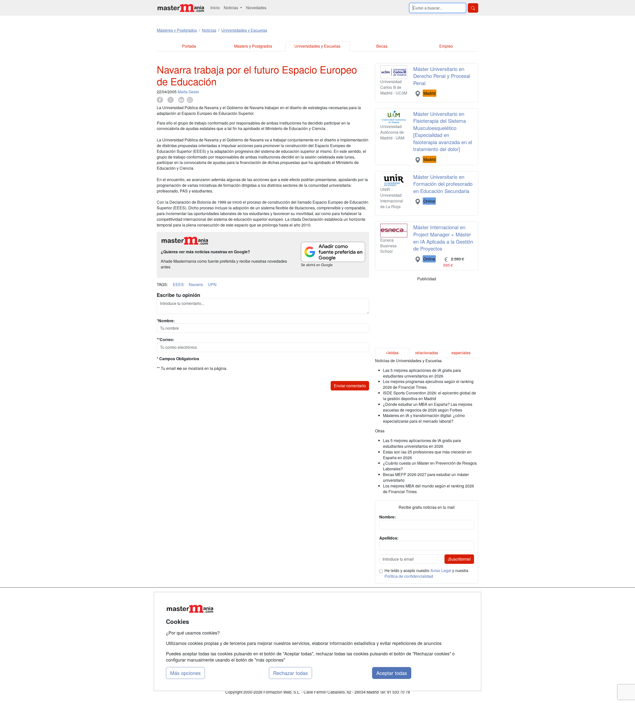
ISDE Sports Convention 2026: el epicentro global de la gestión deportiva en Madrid (429, 395)
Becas (381, 46)
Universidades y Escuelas (317, 46)
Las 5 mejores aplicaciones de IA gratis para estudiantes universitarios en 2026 (422, 373)
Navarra (196, 284)
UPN (212, 284)
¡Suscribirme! (459, 559)
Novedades (256, 7)
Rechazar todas (290, 672)
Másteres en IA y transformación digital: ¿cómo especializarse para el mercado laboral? (424, 418)
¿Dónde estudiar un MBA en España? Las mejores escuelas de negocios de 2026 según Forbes (427, 407)
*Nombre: (166, 320)
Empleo (446, 46)
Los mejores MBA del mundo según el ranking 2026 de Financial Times (428, 488)
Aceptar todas (391, 672)
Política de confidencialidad (408, 576)
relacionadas (426, 352)
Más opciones (185, 672)
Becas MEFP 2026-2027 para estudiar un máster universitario (426, 477)
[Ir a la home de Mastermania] (180, 8)
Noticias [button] (231, 7)
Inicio (215, 7)
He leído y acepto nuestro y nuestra (426, 573)
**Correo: (165, 339)
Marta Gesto (188, 92)
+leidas (392, 352)
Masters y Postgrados (253, 46)
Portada (189, 46)
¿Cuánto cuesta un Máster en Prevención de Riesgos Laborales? (430, 466)
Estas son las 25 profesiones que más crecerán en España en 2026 (427, 454)
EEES (178, 284)
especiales (461, 352)
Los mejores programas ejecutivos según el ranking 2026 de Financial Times (428, 384)
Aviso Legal (440, 570)
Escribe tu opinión (178, 294)
